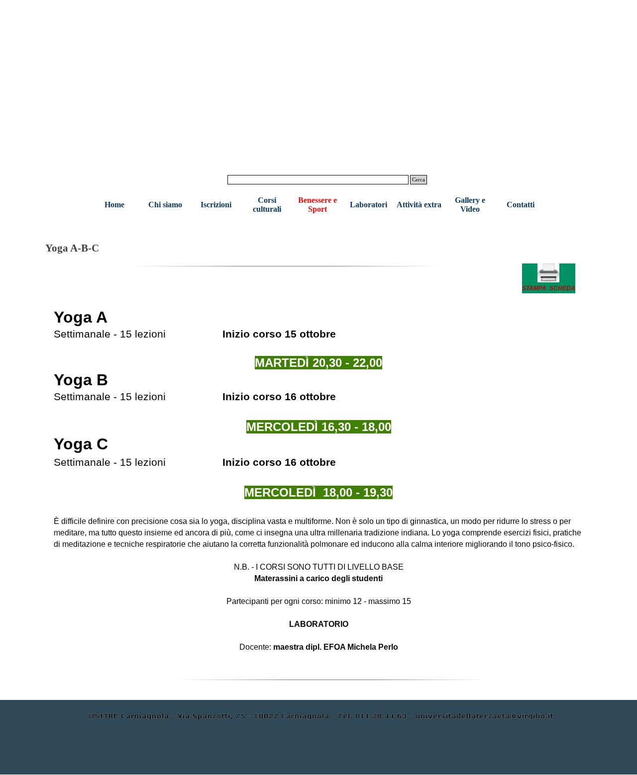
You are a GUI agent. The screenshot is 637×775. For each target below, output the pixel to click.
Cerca (418, 179)
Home (114, 204)
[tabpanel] (549, 278)
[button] (548, 278)
